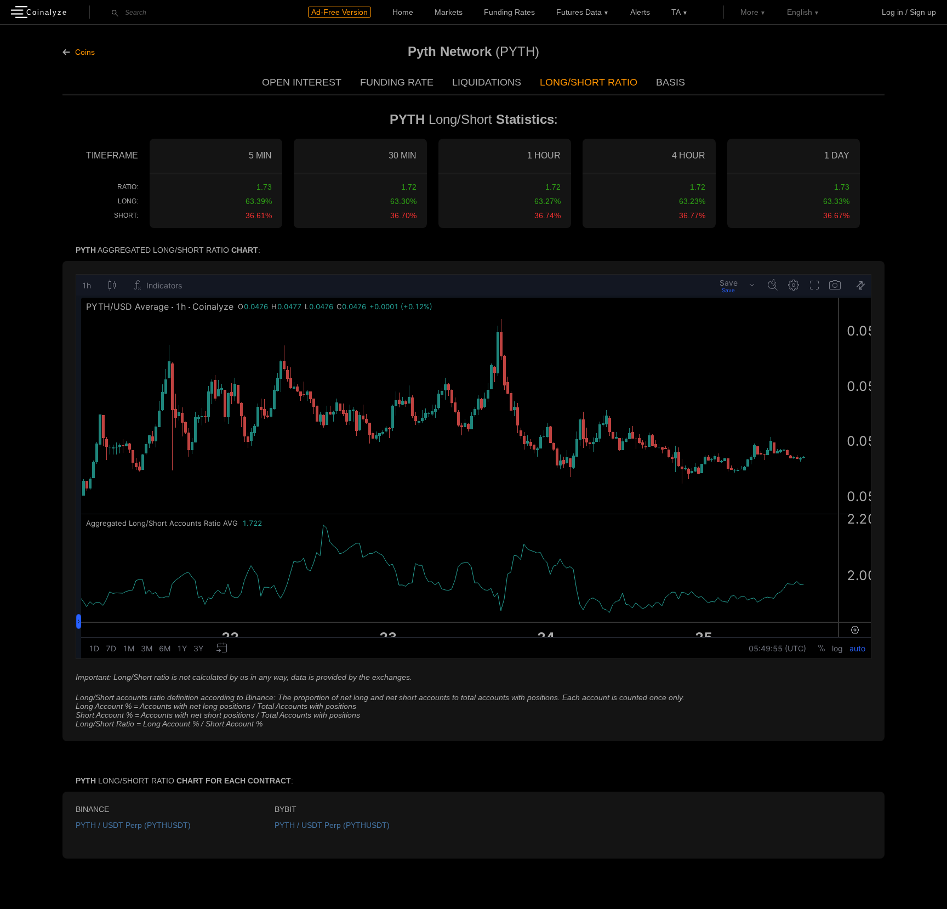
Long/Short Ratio (588, 82)
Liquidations (486, 82)
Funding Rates (509, 12)
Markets (449, 12)
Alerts (640, 12)
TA (676, 12)
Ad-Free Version (339, 12)
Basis (670, 82)
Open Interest (301, 82)
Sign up (923, 12)
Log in (892, 12)
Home (402, 12)
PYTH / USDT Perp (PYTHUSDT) (133, 825)
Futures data (579, 12)
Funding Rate (396, 82)
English (799, 12)
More (749, 12)
